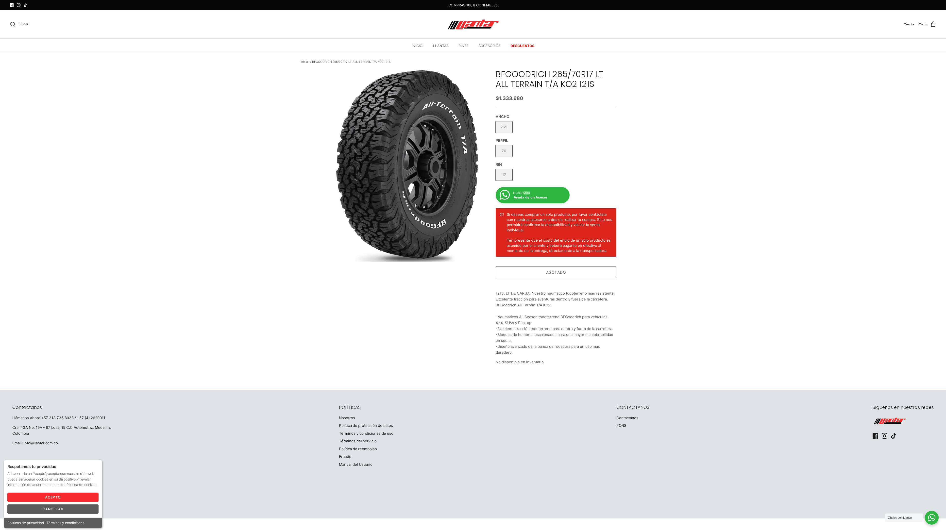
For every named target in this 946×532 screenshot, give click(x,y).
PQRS (621, 425)
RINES (463, 46)
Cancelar (53, 509)
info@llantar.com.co (41, 443)
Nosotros (347, 418)
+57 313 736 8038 (57, 418)
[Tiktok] (25, 5)
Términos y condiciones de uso (366, 433)
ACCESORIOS (489, 46)
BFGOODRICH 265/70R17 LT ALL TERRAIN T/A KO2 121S (351, 62)
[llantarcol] (473, 24)
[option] (407, 165)
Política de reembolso (358, 449)
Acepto (53, 497)
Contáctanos (627, 418)
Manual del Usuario (355, 464)
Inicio (304, 62)
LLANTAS (441, 46)
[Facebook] (12, 5)
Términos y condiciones (65, 523)
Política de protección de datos (366, 425)
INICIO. (417, 46)
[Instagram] (18, 5)
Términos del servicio (358, 441)
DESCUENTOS (522, 46)
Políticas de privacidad (25, 523)
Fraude (345, 456)
